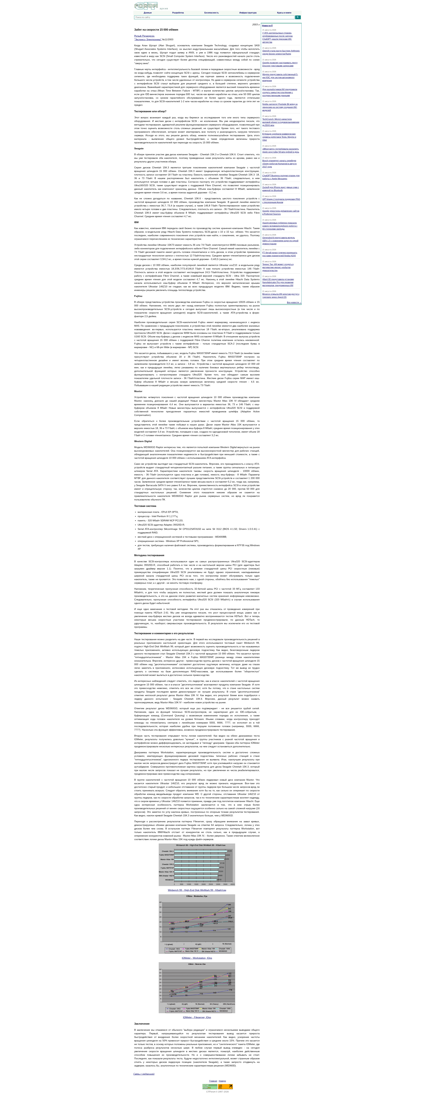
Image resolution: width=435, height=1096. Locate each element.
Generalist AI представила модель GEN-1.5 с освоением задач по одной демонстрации (280, 241)
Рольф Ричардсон (144, 36)
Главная (213, 1081)
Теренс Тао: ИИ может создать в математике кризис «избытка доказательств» (277, 267)
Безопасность (211, 13)
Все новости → (294, 302)
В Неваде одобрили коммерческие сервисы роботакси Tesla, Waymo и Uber (279, 137)
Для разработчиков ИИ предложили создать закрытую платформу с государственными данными (279, 92)
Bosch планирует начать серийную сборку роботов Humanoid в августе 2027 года (279, 163)
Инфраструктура (248, 13)
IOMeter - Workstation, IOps (197, 958)
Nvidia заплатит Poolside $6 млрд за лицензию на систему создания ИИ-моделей (280, 107)
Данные (148, 13)
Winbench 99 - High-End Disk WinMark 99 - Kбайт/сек (197, 890)
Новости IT (267, 25)
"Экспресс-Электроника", (148, 39)
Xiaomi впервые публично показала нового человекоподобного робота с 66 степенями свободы (279, 226)
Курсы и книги (284, 13)
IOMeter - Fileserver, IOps (197, 1017)
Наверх (222, 1081)
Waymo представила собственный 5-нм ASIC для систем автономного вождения (280, 77)
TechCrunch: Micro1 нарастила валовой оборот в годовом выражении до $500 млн (280, 122)
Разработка (178, 13)
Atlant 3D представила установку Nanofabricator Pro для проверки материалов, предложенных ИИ (278, 282)
